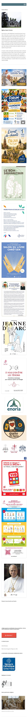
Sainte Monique (5, 645)
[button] (5, 448)
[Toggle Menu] (25, 4)
